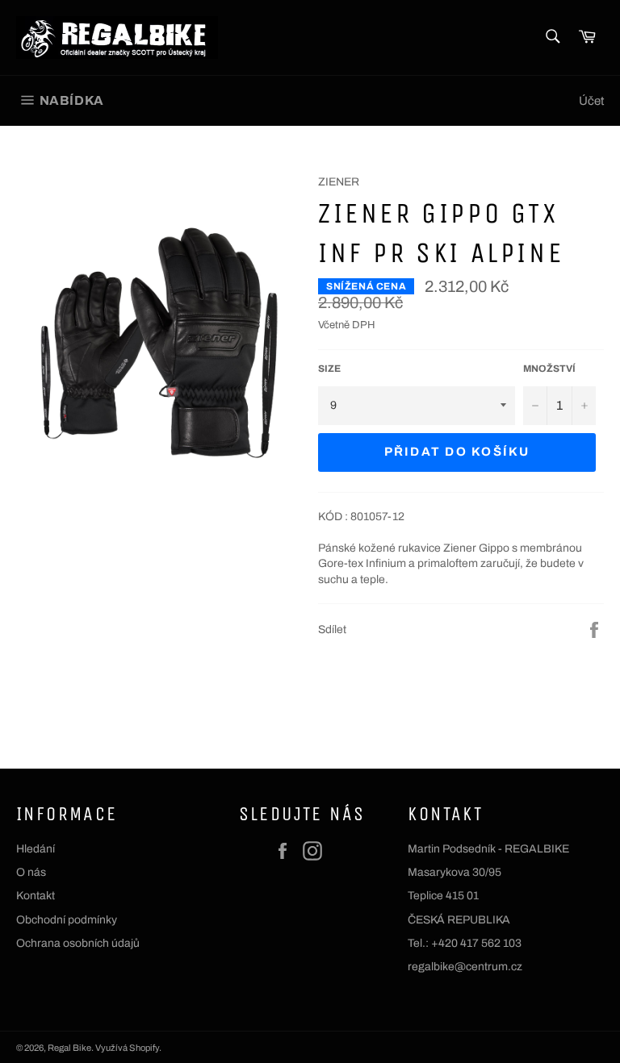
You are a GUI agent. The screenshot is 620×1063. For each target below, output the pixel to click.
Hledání (35, 849)
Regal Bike (69, 1048)
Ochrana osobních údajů (78, 943)
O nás (31, 872)
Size (329, 368)
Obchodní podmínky (66, 920)
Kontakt (35, 896)
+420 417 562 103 (476, 943)
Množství (549, 368)
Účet (591, 100)
